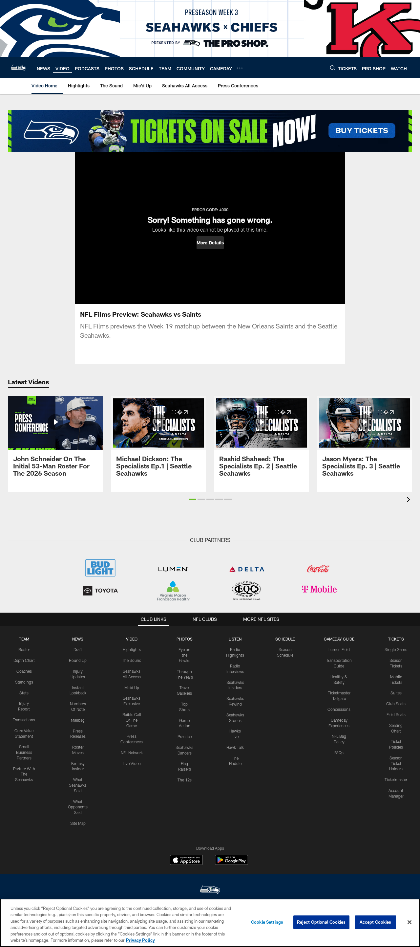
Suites (396, 692)
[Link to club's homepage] (18, 68)
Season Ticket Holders (396, 763)
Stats (24, 692)
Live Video (132, 763)
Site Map (78, 823)
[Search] (332, 67)
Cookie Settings (267, 922)
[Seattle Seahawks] (210, 890)
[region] (210, 923)
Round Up (78, 660)
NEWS (77, 639)
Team (24, 639)
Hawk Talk (235, 747)
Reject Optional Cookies (321, 922)
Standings (24, 682)
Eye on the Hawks (184, 655)
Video (131, 639)
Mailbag (78, 720)
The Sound (131, 660)
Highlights (132, 649)
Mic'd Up (131, 687)
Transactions (24, 719)
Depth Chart (24, 660)
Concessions (338, 709)
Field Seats (396, 714)
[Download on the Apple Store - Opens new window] (186, 860)
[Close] (409, 922)
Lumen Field (339, 649)
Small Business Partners (24, 752)
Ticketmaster (396, 779)
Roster (24, 649)
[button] (210, 242)
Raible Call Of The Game (131, 720)
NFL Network (132, 752)
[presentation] (409, 500)
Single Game (396, 649)
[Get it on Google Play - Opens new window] (231, 863)
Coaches (24, 671)
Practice (185, 736)
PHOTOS (185, 639)
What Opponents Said (78, 807)
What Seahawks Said (78, 785)
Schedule (285, 639)
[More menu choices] (239, 68)
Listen (235, 639)
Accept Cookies (375, 922)
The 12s (185, 780)
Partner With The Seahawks (24, 774)
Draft (78, 649)
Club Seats (396, 703)
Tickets (396, 639)
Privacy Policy (140, 940)
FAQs (339, 752)
